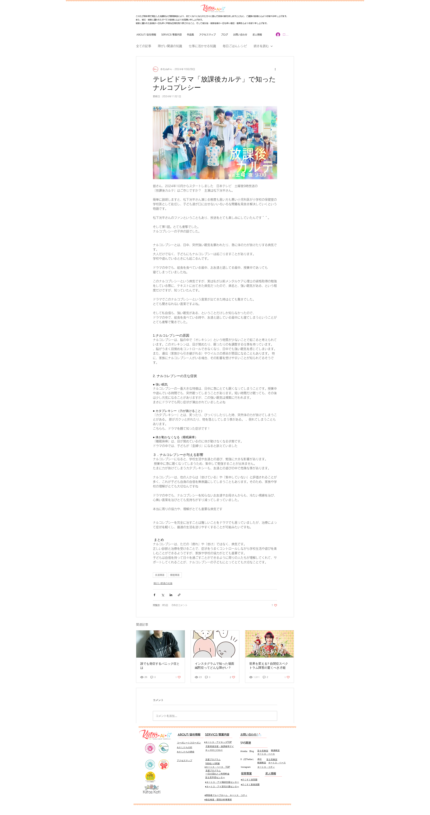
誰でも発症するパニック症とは (160, 665)
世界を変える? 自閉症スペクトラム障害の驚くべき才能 (268, 665)
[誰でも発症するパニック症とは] (160, 644)
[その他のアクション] (275, 69)
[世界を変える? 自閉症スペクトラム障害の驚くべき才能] (269, 644)
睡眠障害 (175, 575)
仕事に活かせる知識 (202, 46)
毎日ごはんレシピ (235, 46)
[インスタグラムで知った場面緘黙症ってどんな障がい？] (215, 644)
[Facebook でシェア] (154, 594)
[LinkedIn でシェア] (171, 594)
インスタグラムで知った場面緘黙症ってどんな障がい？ (214, 665)
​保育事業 (246, 773)
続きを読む (261, 46)
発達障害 (159, 575)
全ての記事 (143, 46)
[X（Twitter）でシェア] (162, 594)
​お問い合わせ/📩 (250, 734)
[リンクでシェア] (179, 594)
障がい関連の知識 (170, 46)
